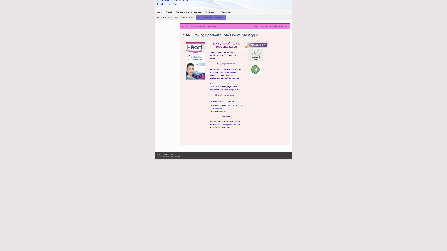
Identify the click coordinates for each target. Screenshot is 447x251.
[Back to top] (442, 246)
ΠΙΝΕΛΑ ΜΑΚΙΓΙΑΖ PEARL (184, 17)
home (159, 12)
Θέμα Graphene (175, 156)
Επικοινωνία (211, 12)
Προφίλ (169, 12)
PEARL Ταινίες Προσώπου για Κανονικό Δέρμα (200, 26)
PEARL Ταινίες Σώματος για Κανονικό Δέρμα (270, 26)
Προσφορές (226, 12)
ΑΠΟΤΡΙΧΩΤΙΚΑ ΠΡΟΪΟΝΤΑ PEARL (210, 17)
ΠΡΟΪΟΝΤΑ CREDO (164, 17)
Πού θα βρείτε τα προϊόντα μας (189, 12)
